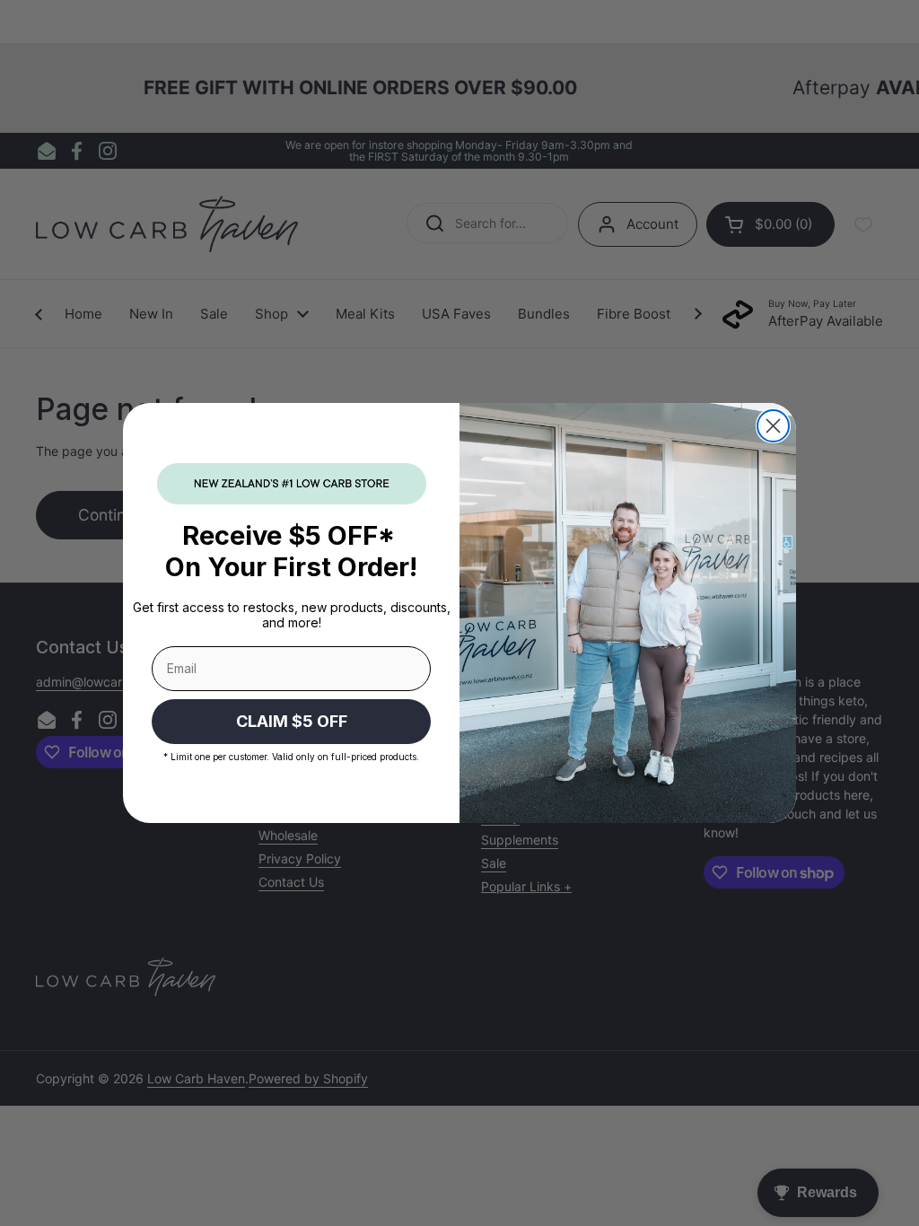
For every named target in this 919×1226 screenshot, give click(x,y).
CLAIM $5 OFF (291, 721)
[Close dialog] (773, 426)
